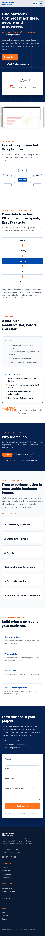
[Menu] (41, 3)
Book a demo (10, 57)
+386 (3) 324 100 (12, 850)
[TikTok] (11, 857)
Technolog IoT (7, 874)
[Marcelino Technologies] (8, 3)
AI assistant (6, 871)
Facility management (9, 891)
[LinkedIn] (7, 857)
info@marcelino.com (14, 852)
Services (5, 916)
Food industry (7, 902)
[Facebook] (3, 857)
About (4, 912)
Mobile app (6, 878)
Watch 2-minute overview (18, 64)
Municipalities (6, 898)
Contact (4, 919)
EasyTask (5, 867)
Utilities (4, 895)
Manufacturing (7, 888)
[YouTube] (15, 857)
